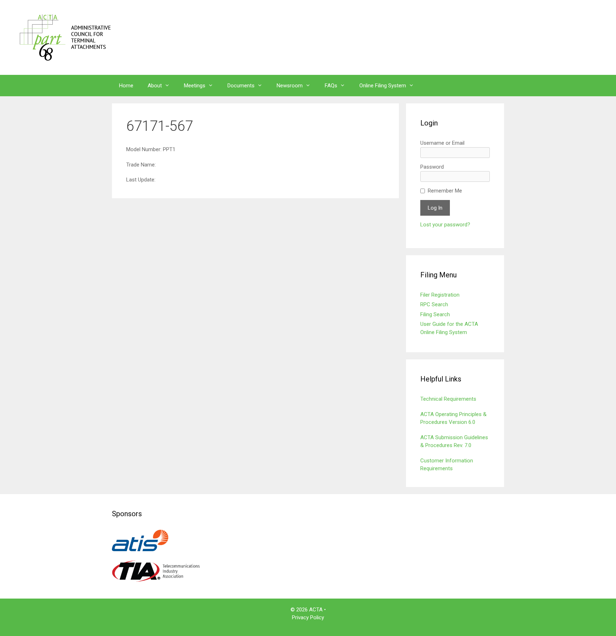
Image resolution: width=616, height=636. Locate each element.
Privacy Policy (308, 617)
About (155, 85)
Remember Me (445, 191)
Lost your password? (445, 224)
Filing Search (435, 314)
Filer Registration (440, 295)
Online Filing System (382, 85)
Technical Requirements (448, 399)
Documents (241, 85)
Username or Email (442, 143)
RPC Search (434, 304)
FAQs (331, 85)
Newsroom (290, 85)
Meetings (194, 85)
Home (126, 85)
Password (432, 167)
